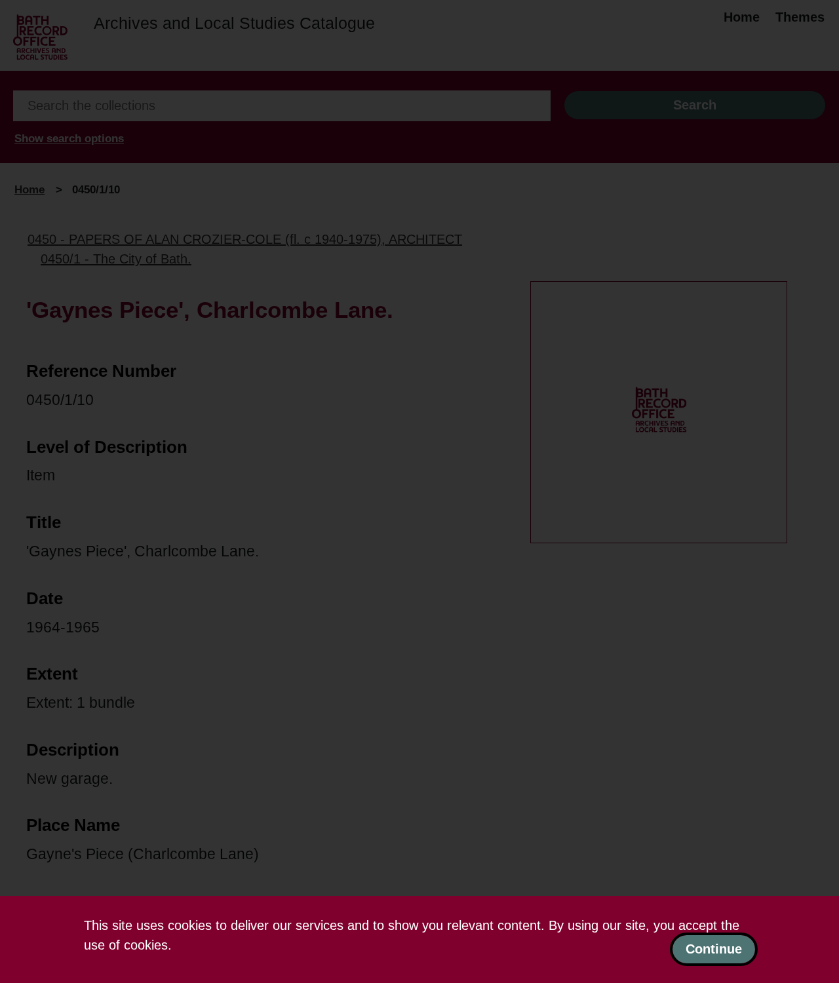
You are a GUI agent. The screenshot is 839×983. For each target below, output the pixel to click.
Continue (714, 949)
